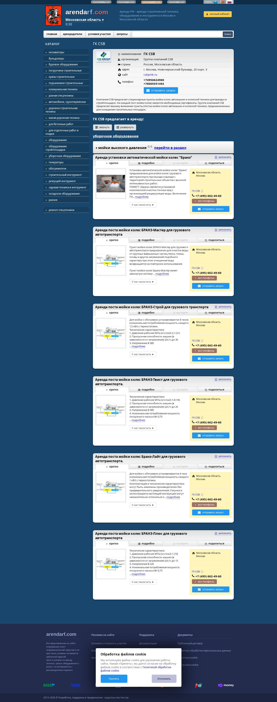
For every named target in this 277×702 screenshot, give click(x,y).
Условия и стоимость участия (108, 643)
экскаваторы (56, 52)
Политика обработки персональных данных (204, 650)
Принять (114, 678)
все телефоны (206, 201)
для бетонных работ (61, 124)
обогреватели (57, 168)
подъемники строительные (66, 83)
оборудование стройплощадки (56, 148)
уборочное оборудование (65, 156)
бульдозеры (56, 58)
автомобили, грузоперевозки (67, 102)
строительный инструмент (65, 175)
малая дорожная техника (64, 118)
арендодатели (72, 34)
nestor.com (101, 2)
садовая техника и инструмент (67, 187)
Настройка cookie (188, 664)
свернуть (104, 127)
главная (51, 34)
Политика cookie (187, 657)
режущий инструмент (62, 181)
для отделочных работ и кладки (62, 132)
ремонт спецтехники (61, 210)
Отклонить (164, 678)
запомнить (224, 157)
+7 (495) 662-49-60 (208, 196)
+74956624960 (154, 80)
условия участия (99, 34)
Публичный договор (190, 643)
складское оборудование (64, 193)
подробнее (141, 196)
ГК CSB (196, 191)
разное (53, 200)
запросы (122, 34)
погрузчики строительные (65, 70)
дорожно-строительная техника (61, 109)
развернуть (127, 127)
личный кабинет (219, 14)
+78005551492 (154, 84)
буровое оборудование (63, 64)
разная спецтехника (61, 95)
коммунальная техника (63, 89)
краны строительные (62, 76)
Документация (148, 643)
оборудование (58, 140)
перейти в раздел (170, 147)
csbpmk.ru (150, 74)
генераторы (56, 162)
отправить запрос (163, 90)
